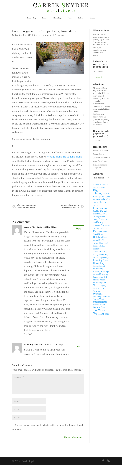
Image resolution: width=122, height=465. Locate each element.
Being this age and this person (100, 166)
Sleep (95, 279)
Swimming (97, 293)
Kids (101, 239)
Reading (97, 271)
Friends (103, 228)
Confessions (100, 208)
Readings (105, 271)
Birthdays (97, 196)
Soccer (101, 279)
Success (101, 288)
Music (95, 257)
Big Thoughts (99, 191)
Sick (105, 277)
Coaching (95, 205)
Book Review (98, 199)
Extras (80, 18)
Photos (96, 263)
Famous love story (100, 154)
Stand (95, 288)
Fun (95, 231)
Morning (95, 255)
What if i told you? (100, 161)
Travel (101, 299)
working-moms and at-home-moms (64, 156)
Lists (101, 242)
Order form (100, 140)
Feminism (96, 225)
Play (102, 263)
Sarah (26, 226)
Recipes (96, 274)
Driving (95, 219)
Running (103, 274)
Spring (103, 285)
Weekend (96, 304)
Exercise (103, 219)
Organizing (104, 257)
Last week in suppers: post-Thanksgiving (69, 206)
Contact (92, 18)
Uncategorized (100, 301)
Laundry (96, 243)
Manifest (97, 248)
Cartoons (95, 202)
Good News (98, 234)
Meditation (98, 251)
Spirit (97, 285)
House (104, 237)
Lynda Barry (101, 246)
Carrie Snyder (30, 344)
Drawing (96, 217)
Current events (100, 212)
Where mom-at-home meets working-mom (26, 206)
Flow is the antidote (100, 150)
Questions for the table (101, 157)
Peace (105, 260)
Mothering (48, 35)
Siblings (101, 277)
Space (103, 282)
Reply (78, 228)
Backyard (96, 187)
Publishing (98, 268)
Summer (97, 290)
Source (96, 282)
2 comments (60, 35)
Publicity (102, 266)
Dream (102, 216)
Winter (102, 304)
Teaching (97, 296)
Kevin (95, 240)
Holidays (97, 237)
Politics (96, 266)
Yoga (106, 313)
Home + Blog (31, 18)
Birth (107, 194)
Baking (102, 187)
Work (101, 310)
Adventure (98, 184)
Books (106, 199)
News (69, 18)
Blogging (38, 35)
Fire (102, 225)
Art (106, 184)
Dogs (105, 214)
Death (101, 214)
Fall (94, 222)
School (95, 277)
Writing (98, 313)
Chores (102, 202)
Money (105, 252)
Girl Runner (102, 231)
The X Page (57, 18)
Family (100, 222)
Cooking (96, 211)
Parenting (97, 260)
